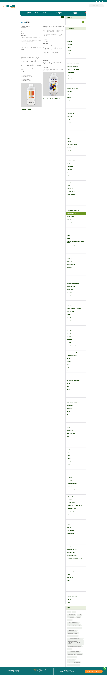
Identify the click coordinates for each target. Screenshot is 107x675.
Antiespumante (70, 72)
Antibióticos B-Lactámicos (73, 63)
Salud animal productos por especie (74, 646)
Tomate (68, 580)
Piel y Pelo (69, 464)
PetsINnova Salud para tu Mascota (74, 625)
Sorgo (68, 561)
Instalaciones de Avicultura (73, 349)
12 (21, 22)
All (25, 22)
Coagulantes (70, 172)
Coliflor (68, 175)
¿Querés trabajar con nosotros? (58, 13)
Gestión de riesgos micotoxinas (74, 308)
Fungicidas (69, 292)
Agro (69, 611)
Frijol (68, 277)
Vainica (68, 586)
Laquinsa (69, 361)
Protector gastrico (71, 502)
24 (22, 22)
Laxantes (69, 364)
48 (23, 22)
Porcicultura (69, 477)
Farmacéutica (70, 255)
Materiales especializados (73, 402)
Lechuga (69, 367)
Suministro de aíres (71, 568)
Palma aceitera (70, 439)
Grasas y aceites (70, 311)
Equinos (68, 235)
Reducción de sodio (71, 514)
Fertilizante (69, 258)
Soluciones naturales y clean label (74, 558)
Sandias (68, 543)
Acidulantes (69, 38)
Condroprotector (71, 178)
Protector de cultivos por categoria (74, 627)
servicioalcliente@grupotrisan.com (67, 671)
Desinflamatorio (70, 216)
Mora (68, 420)
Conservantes (70, 188)
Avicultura (69, 97)
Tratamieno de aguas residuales (74, 662)
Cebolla (68, 138)
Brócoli (68, 119)
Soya (68, 564)
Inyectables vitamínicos (72, 355)
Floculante (69, 267)
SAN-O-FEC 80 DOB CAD (51, 98)
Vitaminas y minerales (72, 596)
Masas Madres (70, 392)
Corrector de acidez (71, 191)
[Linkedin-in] (102, 1)
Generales (69, 305)
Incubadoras (70, 336)
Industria (78, 617)
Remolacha (69, 521)
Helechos (69, 314)
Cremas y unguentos (71, 197)
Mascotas (69, 395)
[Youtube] (99, 1)
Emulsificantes (70, 229)
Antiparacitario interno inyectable (74, 81)
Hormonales (69, 330)
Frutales (69, 280)
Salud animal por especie (72, 635)
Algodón (69, 53)
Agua (74, 611)
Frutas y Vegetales (71, 286)
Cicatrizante (69, 157)
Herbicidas (69, 317)
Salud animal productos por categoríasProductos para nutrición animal (74, 642)
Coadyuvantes (70, 166)
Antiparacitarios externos (72, 88)
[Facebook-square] (96, 1)
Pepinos (69, 458)
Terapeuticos (70, 577)
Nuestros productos (36, 13)
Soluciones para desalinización (73, 651)
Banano (68, 110)
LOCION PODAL (26, 109)
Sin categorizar (70, 546)
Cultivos (68, 207)
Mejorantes (69, 408)
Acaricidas (69, 31)
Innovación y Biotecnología (45, 13)
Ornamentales (70, 430)
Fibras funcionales (71, 264)
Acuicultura (69, 41)
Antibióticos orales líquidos (73, 69)
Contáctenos (68, 13)
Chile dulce (69, 150)
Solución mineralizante (72, 555)
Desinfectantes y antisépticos (73, 213)
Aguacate (69, 50)
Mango (68, 383)
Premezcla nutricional (72, 483)
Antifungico (69, 75)
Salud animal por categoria (73, 633)
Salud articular (70, 536)
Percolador (69, 461)
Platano (68, 474)
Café (68, 125)
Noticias (51, 13)
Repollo (68, 524)
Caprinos (69, 132)
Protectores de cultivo (72, 630)
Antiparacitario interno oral (73, 85)
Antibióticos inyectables (72, 66)
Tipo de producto (71, 659)
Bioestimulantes (70, 113)
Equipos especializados (72, 245)
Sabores (69, 527)
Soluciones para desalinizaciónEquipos (75, 654)
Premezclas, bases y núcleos (73, 492)
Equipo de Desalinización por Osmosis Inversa (75, 242)
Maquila (68, 389)
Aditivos (69, 47)
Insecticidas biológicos (72, 345)
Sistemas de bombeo (72, 549)
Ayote (68, 103)
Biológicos (69, 116)
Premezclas (69, 486)
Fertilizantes (70, 261)
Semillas (69, 648)
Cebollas (69, 141)
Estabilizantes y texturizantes (73, 248)
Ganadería (69, 298)
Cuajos (68, 200)
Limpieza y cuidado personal (73, 622)
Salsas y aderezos (71, 533)
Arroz (68, 94)
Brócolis (69, 122)
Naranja (68, 427)
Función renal (70, 289)
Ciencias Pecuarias (71, 160)
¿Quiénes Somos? (29, 13)
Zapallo (68, 602)
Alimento (69, 56)
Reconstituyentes (71, 511)
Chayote (69, 147)
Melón (68, 411)
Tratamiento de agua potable (73, 664)
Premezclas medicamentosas (73, 489)
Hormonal (69, 327)
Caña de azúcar (70, 128)
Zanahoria (69, 599)
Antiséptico (69, 91)
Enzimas (69, 232)
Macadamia (69, 374)
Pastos (68, 452)
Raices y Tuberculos (71, 508)
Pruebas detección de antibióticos (74, 505)
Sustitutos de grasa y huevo (73, 571)
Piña (68, 467)
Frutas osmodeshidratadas (73, 283)
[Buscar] (83, 22)
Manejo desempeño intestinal (73, 380)
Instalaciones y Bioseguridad (73, 352)
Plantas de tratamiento (72, 471)
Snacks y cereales (71, 552)
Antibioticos (69, 60)
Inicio (24, 13)
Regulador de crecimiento (73, 517)
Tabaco (68, 574)
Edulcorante (69, 225)
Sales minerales (70, 530)
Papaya (68, 449)
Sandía (68, 539)
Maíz (68, 377)
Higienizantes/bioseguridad (73, 323)
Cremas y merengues (72, 194)
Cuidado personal (71, 204)
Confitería (69, 185)
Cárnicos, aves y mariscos (73, 135)
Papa (68, 446)
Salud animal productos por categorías (75, 638)
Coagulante (69, 169)
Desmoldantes (70, 219)
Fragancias (69, 270)
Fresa (68, 273)
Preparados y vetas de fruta (73, 496)
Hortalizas (69, 333)
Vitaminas (69, 589)
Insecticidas (69, 339)
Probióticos (69, 499)
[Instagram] (93, 1)
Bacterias (69, 107)
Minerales (69, 417)
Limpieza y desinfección (72, 370)
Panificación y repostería (72, 442)
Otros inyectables (71, 433)
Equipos (79, 614)
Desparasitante (70, 222)
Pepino (68, 455)
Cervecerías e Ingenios (72, 144)
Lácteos (68, 358)
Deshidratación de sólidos (73, 210)
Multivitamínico (70, 424)
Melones (69, 414)
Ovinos (68, 436)
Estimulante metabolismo (73, 252)
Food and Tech (71, 617)
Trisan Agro (69, 583)
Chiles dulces (70, 153)
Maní (68, 386)
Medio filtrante (70, 405)
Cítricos (68, 163)
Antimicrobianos (70, 78)
